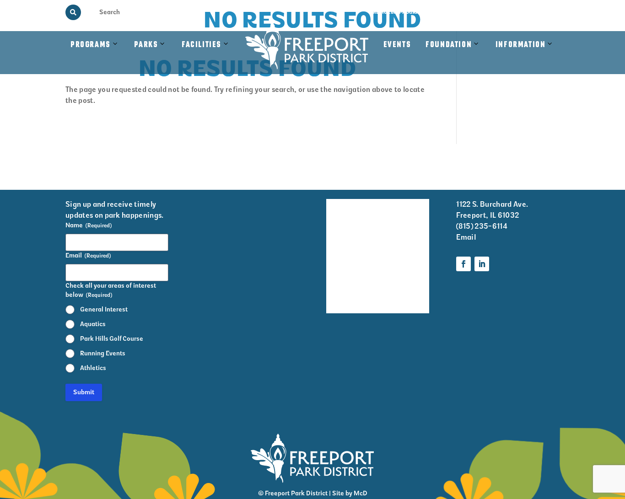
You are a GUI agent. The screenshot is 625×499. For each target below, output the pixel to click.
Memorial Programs (399, 12)
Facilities (206, 54)
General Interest (104, 309)
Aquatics (93, 324)
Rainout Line (503, 12)
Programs (90, 45)
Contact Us (545, 12)
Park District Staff (339, 266)
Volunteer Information (406, 211)
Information (521, 45)
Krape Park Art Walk (405, 241)
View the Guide (456, 12)
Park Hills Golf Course (111, 339)
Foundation (449, 45)
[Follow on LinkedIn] (481, 264)
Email (466, 237)
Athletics (93, 368)
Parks (146, 45)
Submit (83, 392)
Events (397, 45)
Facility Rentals (339, 211)
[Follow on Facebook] (463, 264)
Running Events (102, 353)
